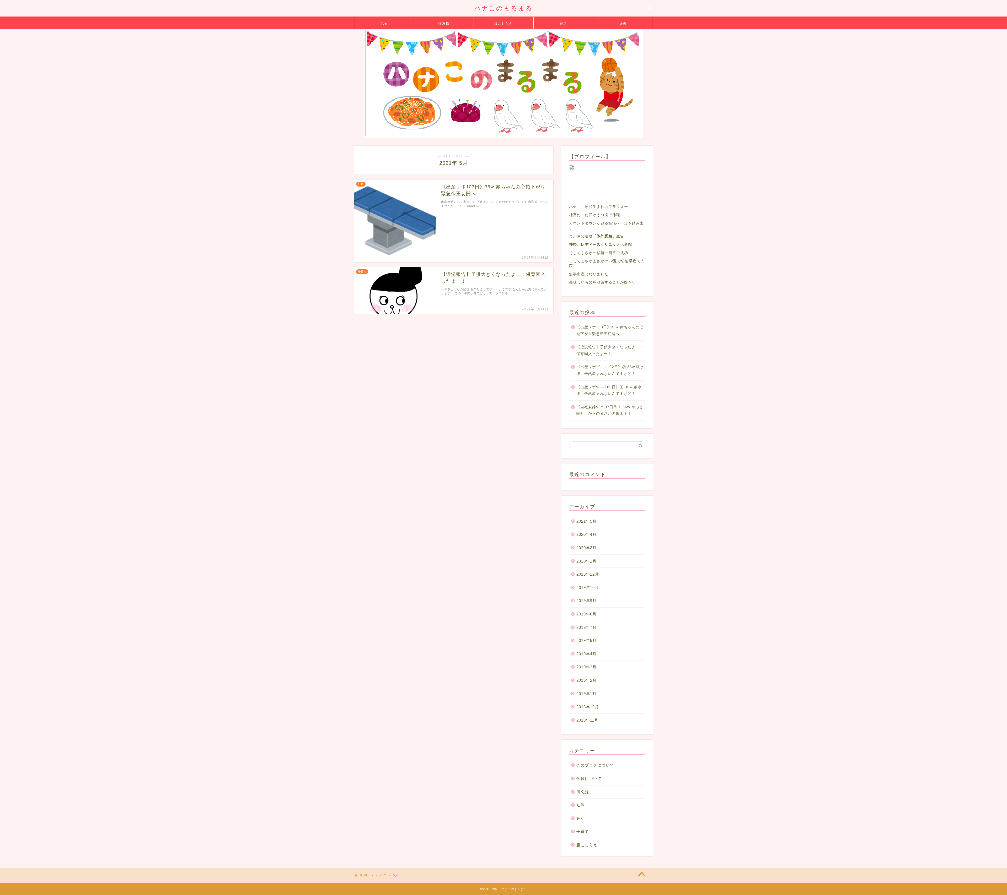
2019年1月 (586, 693)
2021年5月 (586, 521)
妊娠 (623, 23)
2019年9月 (586, 600)
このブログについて (595, 765)
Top (384, 23)
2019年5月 (586, 640)
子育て (582, 831)
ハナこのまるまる (503, 8)
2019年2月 (586, 680)
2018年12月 (587, 707)
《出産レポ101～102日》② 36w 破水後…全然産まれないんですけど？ (610, 370)
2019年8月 (586, 614)
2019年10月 (587, 587)
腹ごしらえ (503, 23)
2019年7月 (586, 627)
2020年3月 (586, 547)
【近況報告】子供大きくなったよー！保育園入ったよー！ (609, 350)
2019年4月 (586, 654)
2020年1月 (586, 561)
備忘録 (443, 23)
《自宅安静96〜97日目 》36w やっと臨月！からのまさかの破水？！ (609, 410)
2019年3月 (586, 667)
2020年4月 (586, 534)
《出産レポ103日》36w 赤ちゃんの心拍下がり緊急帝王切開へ (610, 330)
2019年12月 (587, 574)
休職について (589, 778)
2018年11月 (587, 720)
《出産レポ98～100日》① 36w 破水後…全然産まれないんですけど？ (609, 390)
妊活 (563, 23)
